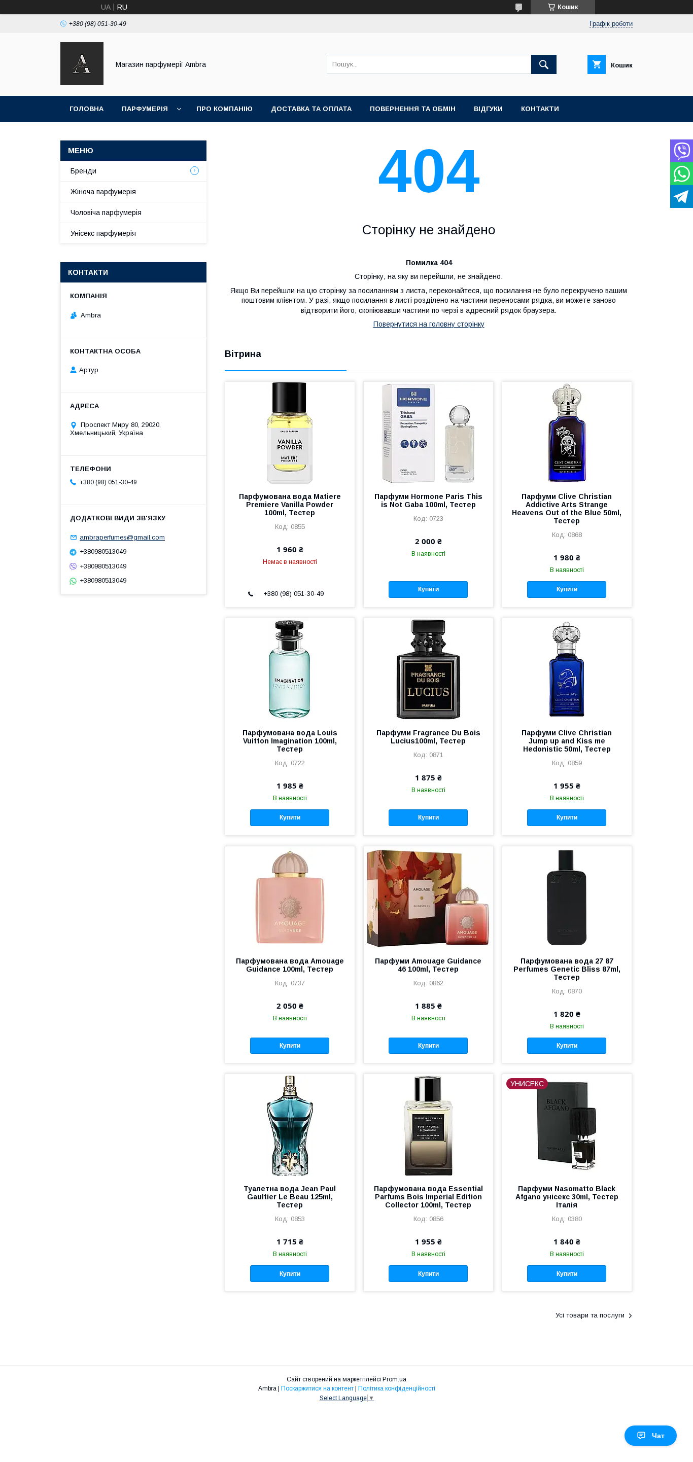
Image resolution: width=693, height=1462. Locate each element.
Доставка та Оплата (311, 109)
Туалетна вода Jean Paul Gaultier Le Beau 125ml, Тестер (290, 1197)
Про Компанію (224, 109)
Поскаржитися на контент (317, 1388)
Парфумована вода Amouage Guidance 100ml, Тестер (290, 965)
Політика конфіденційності (396, 1388)
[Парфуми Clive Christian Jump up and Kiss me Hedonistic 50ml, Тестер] (567, 669)
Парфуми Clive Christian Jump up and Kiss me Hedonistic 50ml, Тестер (567, 741)
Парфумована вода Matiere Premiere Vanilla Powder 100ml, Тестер (290, 504)
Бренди (83, 171)
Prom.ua (394, 1379)
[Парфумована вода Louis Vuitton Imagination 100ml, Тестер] (290, 669)
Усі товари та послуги (590, 1315)
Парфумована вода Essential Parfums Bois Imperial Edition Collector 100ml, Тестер (428, 1197)
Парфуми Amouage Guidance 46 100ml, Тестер (428, 965)
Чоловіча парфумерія (106, 212)
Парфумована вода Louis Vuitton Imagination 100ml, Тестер (289, 741)
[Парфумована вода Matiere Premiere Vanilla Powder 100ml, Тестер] (290, 432)
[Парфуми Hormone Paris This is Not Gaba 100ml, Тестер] (428, 432)
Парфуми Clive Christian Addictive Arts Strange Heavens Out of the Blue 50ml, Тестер (566, 508)
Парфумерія (145, 109)
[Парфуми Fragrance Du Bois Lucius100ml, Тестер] (428, 669)
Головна (86, 109)
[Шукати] (544, 64)
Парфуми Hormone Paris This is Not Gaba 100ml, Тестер (428, 500)
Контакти (540, 109)
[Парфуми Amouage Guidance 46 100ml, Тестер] (428, 897)
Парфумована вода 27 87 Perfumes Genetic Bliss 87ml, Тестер (566, 969)
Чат (658, 1436)
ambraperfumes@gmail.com (122, 537)
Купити (428, 589)
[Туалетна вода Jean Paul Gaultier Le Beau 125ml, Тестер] (290, 1124)
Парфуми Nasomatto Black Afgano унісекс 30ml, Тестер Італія (566, 1197)
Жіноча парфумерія (103, 192)
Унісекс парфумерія (103, 233)
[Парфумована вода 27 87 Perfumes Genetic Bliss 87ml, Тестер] (567, 897)
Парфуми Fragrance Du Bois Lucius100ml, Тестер (428, 737)
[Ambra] (81, 83)
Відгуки (488, 109)
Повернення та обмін (413, 109)
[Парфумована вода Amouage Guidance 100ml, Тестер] (290, 897)
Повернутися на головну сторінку (428, 324)
